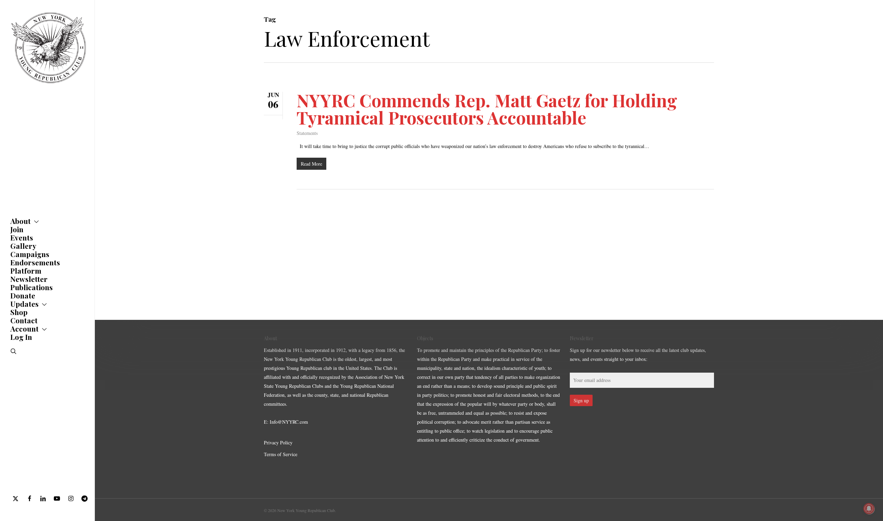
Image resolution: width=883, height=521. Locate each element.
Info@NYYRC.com (289, 422)
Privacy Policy (278, 442)
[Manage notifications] (868, 508)
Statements (307, 133)
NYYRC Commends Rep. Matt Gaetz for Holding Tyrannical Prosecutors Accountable (487, 109)
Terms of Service (280, 454)
